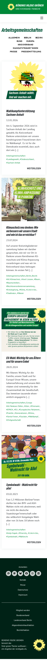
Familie (10, 413)
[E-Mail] (8, 573)
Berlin (27, 37)
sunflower (22, 646)
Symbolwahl (12, 536)
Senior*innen (12, 416)
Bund (19, 41)
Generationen (21, 413)
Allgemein (14, 37)
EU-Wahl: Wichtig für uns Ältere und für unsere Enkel (23, 359)
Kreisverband (25, 44)
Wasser (21, 293)
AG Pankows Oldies (15, 406)
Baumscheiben (13, 283)
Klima (22, 289)
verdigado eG (21, 649)
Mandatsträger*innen (25, 48)
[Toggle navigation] (41, 18)
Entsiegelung (12, 289)
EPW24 (10, 409)
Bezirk (39, 37)
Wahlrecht (24, 536)
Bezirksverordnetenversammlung (21, 286)
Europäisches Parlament (29, 409)
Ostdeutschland (27, 159)
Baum (37, 279)
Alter (27, 406)
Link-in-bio (31, 289)
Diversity (23, 533)
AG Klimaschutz (13, 279)
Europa (30, 41)
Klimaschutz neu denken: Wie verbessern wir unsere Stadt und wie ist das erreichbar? (22, 231)
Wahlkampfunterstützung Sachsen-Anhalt (20, 112)
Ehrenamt (35, 406)
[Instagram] (32, 573)
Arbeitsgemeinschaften (15, 156)
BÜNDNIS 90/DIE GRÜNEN (30, 5)
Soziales (23, 416)
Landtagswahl (13, 159)
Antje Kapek (12, 533)
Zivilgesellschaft (14, 420)
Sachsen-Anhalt (13, 163)
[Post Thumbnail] (23, 82)
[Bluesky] (20, 573)
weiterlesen (34, 168)
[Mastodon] (14, 573)
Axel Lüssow (27, 279)
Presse (13, 51)
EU (16, 409)
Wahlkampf (33, 416)
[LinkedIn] (38, 573)
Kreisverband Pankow (28, 8)
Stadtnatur (11, 293)
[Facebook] (26, 573)
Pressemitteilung (31, 51)
